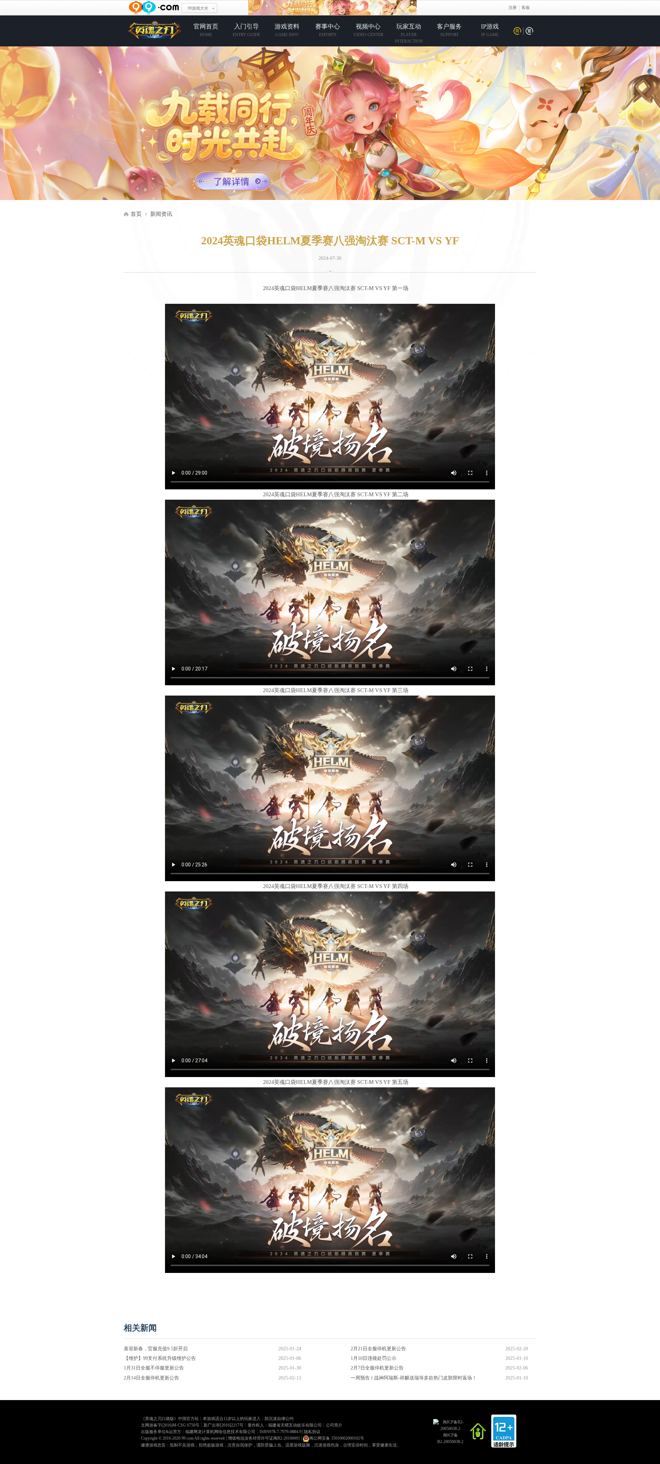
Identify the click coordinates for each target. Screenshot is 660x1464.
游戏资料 (287, 30)
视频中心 (368, 30)
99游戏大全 (198, 8)
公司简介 (334, 1425)
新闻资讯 (161, 214)
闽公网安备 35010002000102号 (336, 1438)
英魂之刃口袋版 (159, 1418)
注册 (512, 7)
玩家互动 (409, 33)
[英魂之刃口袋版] (154, 31)
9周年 (332, 7)
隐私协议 (312, 1431)
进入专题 (233, 182)
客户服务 (449, 30)
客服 (525, 7)
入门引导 (246, 30)
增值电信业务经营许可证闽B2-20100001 (264, 1438)
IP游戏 (490, 30)
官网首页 (206, 30)
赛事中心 (327, 30)
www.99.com (153, 7)
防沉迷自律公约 (279, 1418)
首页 (136, 214)
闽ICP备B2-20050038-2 (450, 1438)
